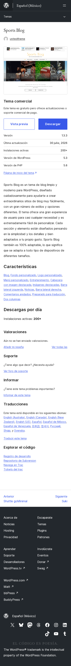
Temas (8, 16)
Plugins (42, 530)
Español (37, 421)
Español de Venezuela (17, 426)
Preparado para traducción (48, 294)
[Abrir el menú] (65, 5)
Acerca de (10, 517)
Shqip (7, 430)
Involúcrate (44, 549)
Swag (42, 568)
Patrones (43, 537)
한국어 (45, 426)
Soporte (9, 555)
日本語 (36, 426)
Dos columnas (12, 299)
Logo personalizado (50, 275)
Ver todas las (59, 347)
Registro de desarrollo (17, 456)
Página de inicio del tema (19, 172)
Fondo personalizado (23, 275)
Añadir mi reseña (14, 347)
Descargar (53, 124)
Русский (55, 426)
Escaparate (44, 517)
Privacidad (11, 537)
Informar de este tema (17, 395)
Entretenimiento (39, 280)
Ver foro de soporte (16, 371)
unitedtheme (17, 38)
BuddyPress (13, 599)
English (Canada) (36, 417)
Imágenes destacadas (46, 284)
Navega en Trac (13, 464)
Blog (6, 275)
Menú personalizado (16, 280)
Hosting (9, 530)
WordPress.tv (14, 568)
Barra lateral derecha (48, 289)
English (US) (23, 421)
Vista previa (19, 124)
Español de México (54, 421)
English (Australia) (14, 417)
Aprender (10, 549)
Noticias (29, 289)
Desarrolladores (14, 562)
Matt (9, 586)
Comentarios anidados (17, 294)
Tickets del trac (13, 469)
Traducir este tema (15, 438)
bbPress (11, 593)
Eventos (42, 555)
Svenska (19, 430)
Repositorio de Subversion (20, 460)
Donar (43, 562)
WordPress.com (16, 580)
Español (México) (24, 616)
